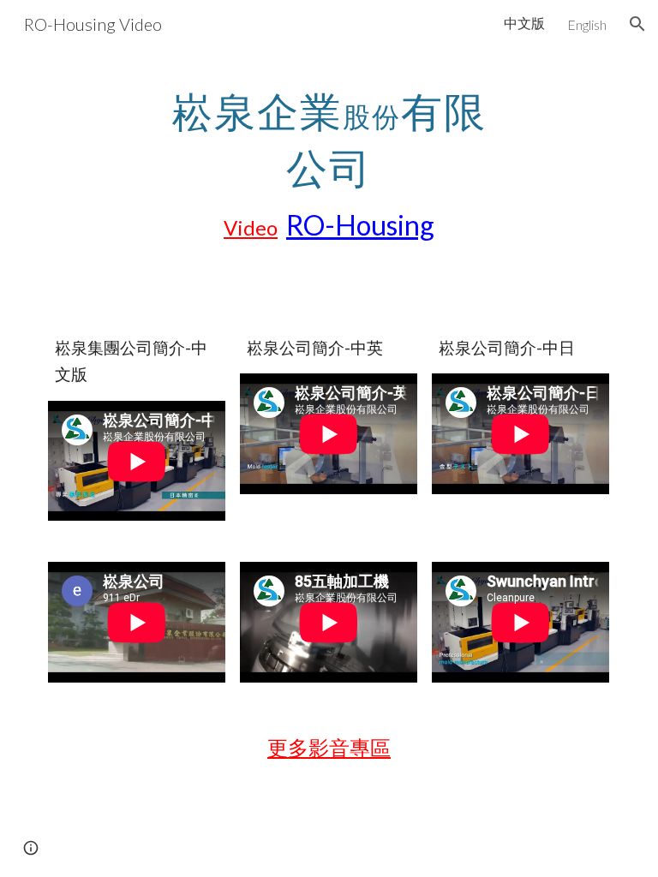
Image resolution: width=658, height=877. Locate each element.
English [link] (587, 24)
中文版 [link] (524, 23)
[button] (637, 24)
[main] (328, 163)
